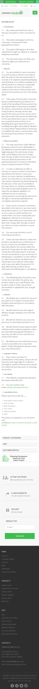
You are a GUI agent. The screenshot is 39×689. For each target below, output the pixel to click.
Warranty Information (9, 634)
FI (22, 681)
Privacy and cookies (9, 572)
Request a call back (26, 2)
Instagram (17, 685)
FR (30, 678)
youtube (21, 685)
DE (34, 678)
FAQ (3, 615)
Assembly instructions (10, 618)
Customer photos (8, 559)
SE (19, 681)
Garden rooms (7, 585)
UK (9, 681)
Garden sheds (7, 592)
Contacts (5, 562)
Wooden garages (8, 595)
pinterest (26, 685)
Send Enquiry (11, 2)
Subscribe (20, 536)
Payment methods (8, 627)
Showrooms (6, 569)
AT (16, 681)
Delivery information (9, 624)
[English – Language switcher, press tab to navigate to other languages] (1, 1)
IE (12, 681)
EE (26, 681)
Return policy (6, 621)
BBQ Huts (5, 601)
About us (5, 556)
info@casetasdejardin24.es (17, 387)
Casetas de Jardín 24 (22, 675)
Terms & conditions (9, 631)
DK (30, 681)
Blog (3, 565)
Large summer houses (10, 588)
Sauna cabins (6, 598)
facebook (12, 685)
